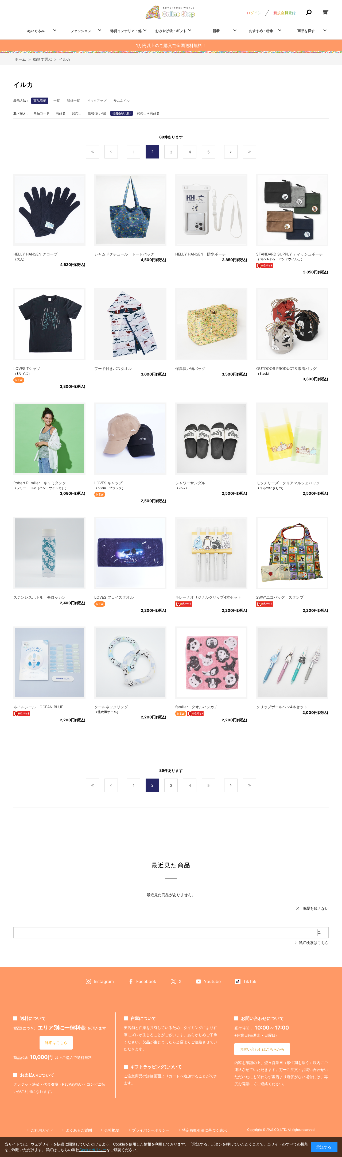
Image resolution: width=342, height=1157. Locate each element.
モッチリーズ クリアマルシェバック (288, 483)
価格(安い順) (97, 113)
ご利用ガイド (42, 1130)
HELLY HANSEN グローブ (35, 254)
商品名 (60, 113)
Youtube (212, 981)
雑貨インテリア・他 (126, 31)
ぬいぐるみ (36, 31)
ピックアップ (96, 101)
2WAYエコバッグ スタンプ (280, 597)
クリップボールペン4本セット (281, 707)
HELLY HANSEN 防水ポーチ (200, 254)
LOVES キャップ (108, 483)
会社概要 (111, 1130)
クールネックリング (111, 707)
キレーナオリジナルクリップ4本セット (208, 597)
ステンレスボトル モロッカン (39, 597)
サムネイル (122, 101)
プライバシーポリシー (150, 1130)
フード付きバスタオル (113, 368)
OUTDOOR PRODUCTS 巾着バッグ (286, 368)
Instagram (104, 981)
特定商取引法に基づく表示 (204, 1130)
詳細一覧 (73, 101)
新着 (216, 31)
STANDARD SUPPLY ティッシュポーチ (289, 254)
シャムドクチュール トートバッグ (124, 254)
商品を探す (306, 31)
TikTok (249, 981)
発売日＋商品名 (148, 113)
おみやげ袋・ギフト (170, 31)
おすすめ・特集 (261, 31)
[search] (323, 932)
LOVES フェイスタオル (114, 597)
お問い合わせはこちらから (262, 1049)
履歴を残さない (315, 908)
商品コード (41, 113)
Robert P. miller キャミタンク (39, 483)
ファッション (81, 31)
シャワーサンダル (190, 483)
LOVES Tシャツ (26, 368)
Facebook (146, 981)
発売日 (76, 113)
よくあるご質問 (79, 1130)
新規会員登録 (284, 12)
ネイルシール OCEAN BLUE (38, 707)
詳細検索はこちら (314, 942)
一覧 (56, 101)
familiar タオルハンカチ (196, 707)
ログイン (254, 12)
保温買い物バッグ (190, 368)
